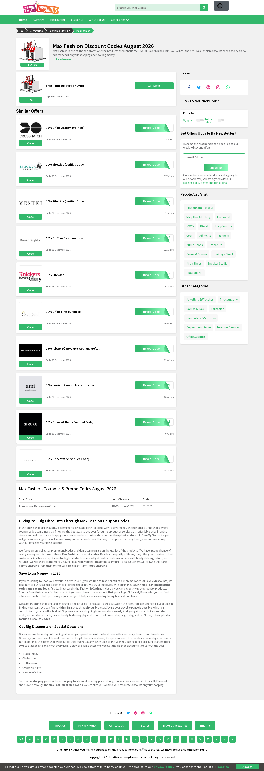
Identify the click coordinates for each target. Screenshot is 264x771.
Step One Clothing (198, 217)
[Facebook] (189, 87)
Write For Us (97, 19)
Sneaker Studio (217, 263)
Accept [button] (247, 766)
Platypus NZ (194, 273)
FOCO (190, 226)
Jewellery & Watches (200, 299)
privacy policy (164, 766)
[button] (221, 6)
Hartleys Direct (223, 254)
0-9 (21, 739)
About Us (60, 725)
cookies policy (191, 183)
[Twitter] (199, 87)
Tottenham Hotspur (199, 208)
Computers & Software (201, 318)
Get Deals (154, 86)
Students (77, 19)
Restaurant (57, 19)
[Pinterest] (208, 87)
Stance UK (215, 245)
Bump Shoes (194, 245)
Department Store (198, 327)
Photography (229, 299)
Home (23, 19)
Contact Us (116, 725)
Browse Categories (174, 725)
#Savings (38, 19)
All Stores (143, 725)
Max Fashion (83, 31)
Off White (205, 235)
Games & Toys (195, 309)
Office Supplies (196, 337)
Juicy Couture (223, 226)
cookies (223, 766)
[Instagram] (218, 87)
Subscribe (216, 168)
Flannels (223, 235)
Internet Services (228, 327)
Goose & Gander (196, 254)
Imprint (205, 725)
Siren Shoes (194, 263)
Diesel (204, 226)
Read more (63, 59)
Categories (118, 19)
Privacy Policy (87, 725)
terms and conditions (214, 183)
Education (217, 309)
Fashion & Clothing (59, 31)
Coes (189, 235)
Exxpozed (223, 217)
